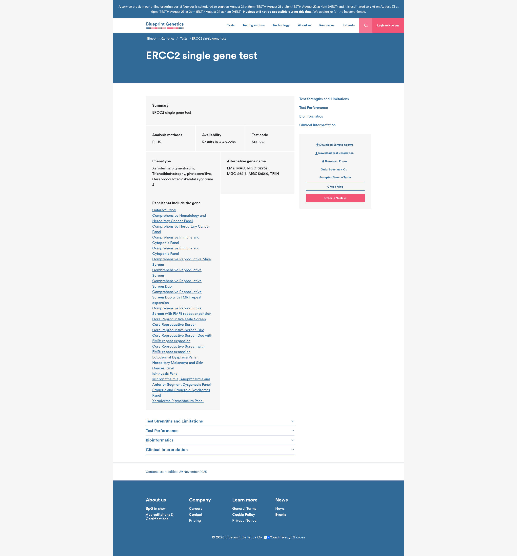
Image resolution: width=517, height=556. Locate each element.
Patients (349, 25)
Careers (195, 508)
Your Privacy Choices (287, 537)
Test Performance (162, 430)
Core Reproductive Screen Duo (178, 330)
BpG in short (156, 508)
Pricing (195, 520)
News (280, 508)
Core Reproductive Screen (174, 324)
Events (280, 514)
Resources (326, 25)
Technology (281, 25)
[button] (388, 25)
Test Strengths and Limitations (174, 421)
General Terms (244, 508)
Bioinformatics (159, 440)
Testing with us (254, 25)
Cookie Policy (243, 514)
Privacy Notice (244, 520)
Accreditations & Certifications (159, 516)
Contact (195, 514)
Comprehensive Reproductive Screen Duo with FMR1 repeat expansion (177, 297)
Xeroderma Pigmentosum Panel (178, 400)
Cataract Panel (164, 210)
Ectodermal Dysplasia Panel (175, 357)
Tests (230, 25)
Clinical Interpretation (167, 449)
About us (304, 25)
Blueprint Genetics (160, 38)
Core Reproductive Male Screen (179, 319)
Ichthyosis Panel (165, 373)
